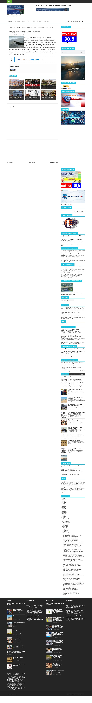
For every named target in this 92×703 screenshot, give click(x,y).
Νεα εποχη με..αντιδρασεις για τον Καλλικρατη (72, 573)
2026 (63, 498)
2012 (63, 515)
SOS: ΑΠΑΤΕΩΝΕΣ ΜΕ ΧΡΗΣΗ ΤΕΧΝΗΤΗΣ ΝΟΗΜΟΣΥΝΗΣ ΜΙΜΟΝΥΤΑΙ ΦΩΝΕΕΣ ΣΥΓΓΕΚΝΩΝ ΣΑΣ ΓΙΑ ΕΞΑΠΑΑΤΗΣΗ (73, 339)
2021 (63, 504)
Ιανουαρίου (65, 532)
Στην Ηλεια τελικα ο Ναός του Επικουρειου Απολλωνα (73, 541)
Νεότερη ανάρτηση (10, 162)
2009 (63, 594)
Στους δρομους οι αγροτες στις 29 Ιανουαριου (72, 559)
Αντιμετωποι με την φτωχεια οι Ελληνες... (71, 554)
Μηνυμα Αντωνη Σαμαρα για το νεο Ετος (71, 593)
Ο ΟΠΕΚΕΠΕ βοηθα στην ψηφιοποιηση (70, 570)
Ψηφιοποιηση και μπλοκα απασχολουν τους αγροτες (73, 542)
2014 (63, 512)
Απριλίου (65, 529)
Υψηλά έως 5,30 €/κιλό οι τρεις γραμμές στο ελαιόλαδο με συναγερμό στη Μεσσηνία (57, 611)
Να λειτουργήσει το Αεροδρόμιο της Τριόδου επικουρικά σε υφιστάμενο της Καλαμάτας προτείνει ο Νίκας (72, 256)
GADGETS (23, 21)
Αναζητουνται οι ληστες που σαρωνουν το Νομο (72, 579)
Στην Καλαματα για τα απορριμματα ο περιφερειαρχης (73, 580)
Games (33, 21)
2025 (63, 499)
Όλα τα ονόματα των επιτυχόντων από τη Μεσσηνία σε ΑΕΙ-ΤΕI (17, 639)
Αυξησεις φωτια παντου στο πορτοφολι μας (71, 578)
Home (68, 694)
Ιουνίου (64, 526)
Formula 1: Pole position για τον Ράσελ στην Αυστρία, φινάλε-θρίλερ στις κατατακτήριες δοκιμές (73, 370)
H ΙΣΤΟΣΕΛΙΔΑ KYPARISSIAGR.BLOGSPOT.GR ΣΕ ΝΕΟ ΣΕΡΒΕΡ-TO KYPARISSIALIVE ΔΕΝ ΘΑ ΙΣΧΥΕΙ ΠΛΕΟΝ (72, 308)
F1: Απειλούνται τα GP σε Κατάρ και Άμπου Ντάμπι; (71, 365)
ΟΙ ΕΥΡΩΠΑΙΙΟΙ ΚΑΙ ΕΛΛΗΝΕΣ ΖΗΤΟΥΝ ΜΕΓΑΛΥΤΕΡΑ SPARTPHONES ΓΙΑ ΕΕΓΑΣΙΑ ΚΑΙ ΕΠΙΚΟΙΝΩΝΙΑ (72, 336)
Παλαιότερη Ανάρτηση (54, 162)
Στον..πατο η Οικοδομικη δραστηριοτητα (71, 536)
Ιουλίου (64, 525)
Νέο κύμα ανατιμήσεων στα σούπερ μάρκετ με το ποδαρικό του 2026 (58, 671)
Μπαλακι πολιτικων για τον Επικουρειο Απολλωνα (73, 552)
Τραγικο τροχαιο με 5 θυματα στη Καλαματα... (18, 610)
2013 (63, 513)
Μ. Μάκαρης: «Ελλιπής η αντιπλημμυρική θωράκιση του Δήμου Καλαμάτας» (16, 652)
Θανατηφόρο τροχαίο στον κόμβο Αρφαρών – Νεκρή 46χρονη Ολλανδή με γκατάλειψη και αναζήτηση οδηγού (73, 251)
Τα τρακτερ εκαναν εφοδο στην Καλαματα (71, 546)
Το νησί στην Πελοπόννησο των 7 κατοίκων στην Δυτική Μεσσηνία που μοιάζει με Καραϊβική (72, 275)
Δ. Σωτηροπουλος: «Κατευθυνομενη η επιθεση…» (73, 535)
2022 (63, 503)
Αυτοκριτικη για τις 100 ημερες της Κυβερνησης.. (72, 569)
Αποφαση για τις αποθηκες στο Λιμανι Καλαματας (73, 551)
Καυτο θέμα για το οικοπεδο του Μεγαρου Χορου (72, 566)
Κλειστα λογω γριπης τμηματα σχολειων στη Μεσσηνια (57, 649)
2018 (63, 507)
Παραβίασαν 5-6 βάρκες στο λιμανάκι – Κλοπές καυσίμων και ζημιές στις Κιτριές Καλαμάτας (34, 616)
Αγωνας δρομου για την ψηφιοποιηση (70, 557)
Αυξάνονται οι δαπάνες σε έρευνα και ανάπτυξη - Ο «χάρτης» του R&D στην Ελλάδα (71, 469)
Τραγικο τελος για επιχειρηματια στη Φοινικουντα (17, 616)
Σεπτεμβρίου (65, 522)
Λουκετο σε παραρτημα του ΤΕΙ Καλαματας (19, 665)
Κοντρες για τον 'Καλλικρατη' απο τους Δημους (72, 565)
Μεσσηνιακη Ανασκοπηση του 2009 (70, 590)
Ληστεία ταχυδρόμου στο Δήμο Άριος (70, 588)
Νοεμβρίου (65, 520)
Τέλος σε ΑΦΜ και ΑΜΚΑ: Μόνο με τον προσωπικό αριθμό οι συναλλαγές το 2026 (57, 634)
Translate (70, 302)
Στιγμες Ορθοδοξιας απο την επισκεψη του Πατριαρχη (73, 583)
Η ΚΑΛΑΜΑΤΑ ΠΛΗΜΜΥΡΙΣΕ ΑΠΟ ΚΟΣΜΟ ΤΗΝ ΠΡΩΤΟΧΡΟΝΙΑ (19, 623)
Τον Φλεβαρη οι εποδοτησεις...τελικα (70, 571)
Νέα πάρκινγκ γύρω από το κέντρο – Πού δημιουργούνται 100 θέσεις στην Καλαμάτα (34, 619)
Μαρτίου (65, 530)
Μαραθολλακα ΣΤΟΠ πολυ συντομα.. (70, 544)
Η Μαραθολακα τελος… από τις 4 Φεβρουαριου (72, 555)
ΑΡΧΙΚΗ (10, 21)
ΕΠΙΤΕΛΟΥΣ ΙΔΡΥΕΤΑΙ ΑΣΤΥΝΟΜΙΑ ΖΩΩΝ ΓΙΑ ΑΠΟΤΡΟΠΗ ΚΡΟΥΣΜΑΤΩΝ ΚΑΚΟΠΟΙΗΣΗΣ (73, 318)
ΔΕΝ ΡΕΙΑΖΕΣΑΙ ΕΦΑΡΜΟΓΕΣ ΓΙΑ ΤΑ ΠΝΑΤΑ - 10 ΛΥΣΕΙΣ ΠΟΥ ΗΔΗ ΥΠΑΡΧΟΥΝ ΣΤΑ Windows (72, 343)
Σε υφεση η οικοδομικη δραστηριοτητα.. (70, 540)
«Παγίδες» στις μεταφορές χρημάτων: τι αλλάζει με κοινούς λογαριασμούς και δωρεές (57, 642)
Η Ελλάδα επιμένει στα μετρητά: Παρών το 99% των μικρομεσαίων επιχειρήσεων (71, 357)
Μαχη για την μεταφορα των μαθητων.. (70, 537)
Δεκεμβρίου (65, 518)
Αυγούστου (65, 523)
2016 (63, 510)
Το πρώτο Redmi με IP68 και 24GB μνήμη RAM (70, 474)
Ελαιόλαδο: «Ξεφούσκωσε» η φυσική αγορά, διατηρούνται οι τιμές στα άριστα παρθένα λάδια (58, 619)
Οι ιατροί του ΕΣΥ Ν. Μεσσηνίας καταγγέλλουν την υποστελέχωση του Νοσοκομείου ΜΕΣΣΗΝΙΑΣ (71, 315)
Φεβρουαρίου (66, 531)
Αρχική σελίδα (32, 162)
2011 (63, 516)
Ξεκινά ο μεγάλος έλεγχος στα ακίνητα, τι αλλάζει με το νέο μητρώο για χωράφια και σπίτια (72, 354)
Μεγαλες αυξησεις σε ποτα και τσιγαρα (70, 589)
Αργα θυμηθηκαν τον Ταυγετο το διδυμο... (71, 576)
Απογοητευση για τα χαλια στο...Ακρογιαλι (71, 563)
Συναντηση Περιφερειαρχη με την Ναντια (71, 587)
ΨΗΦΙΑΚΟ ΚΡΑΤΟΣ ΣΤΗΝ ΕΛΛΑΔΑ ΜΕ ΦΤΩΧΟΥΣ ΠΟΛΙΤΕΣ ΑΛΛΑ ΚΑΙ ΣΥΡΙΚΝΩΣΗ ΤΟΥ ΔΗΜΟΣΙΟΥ (71, 332)
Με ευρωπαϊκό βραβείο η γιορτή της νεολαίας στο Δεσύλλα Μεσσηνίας (35, 610)
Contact (76, 694)
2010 (63, 517)
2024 (63, 501)
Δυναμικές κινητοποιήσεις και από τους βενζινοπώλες (73, 556)
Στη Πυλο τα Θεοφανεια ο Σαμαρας (70, 592)
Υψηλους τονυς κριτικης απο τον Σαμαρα (71, 568)
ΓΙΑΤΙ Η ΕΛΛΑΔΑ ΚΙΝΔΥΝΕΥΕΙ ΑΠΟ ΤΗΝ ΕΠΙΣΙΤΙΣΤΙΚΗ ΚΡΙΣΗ (57, 664)
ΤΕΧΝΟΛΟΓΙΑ (16, 21)
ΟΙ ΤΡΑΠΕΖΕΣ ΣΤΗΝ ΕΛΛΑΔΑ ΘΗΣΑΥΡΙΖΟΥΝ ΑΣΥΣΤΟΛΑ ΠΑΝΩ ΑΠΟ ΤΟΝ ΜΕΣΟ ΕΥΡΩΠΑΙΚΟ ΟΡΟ (72, 352)
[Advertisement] (32, 150)
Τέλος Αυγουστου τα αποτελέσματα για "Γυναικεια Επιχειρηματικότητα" (17, 631)
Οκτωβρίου (65, 521)
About (72, 694)
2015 (63, 511)
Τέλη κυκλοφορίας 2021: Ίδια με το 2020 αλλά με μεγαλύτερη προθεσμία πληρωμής (58, 657)
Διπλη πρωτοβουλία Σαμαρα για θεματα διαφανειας (73, 582)
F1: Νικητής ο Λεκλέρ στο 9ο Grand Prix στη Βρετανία (71, 367)
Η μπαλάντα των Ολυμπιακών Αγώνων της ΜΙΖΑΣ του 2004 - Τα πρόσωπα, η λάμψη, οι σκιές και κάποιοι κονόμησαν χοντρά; (73, 236)
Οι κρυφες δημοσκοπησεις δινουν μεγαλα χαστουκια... (19, 645)
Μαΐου (64, 527)
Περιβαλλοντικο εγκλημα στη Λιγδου (70, 585)
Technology (39, 21)
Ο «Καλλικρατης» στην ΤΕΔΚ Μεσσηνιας (71, 564)
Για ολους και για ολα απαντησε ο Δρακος (71, 561)
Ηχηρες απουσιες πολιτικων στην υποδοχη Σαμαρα (73, 584)
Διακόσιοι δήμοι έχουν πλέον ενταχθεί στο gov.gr (70, 470)
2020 (63, 506)
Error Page (82, 694)
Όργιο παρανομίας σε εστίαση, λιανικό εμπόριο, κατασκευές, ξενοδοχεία (57, 626)
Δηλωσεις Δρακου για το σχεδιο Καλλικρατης (72, 574)
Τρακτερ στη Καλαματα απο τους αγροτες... (71, 548)
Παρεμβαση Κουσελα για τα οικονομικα (70, 539)
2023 (63, 502)
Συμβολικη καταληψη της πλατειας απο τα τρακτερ (73, 545)
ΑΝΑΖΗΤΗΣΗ (47, 21)
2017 (63, 508)
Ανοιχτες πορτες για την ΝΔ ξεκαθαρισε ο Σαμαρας (73, 560)
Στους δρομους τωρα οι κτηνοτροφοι (70, 534)
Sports (28, 21)
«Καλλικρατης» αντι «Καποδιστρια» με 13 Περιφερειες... (74, 575)
